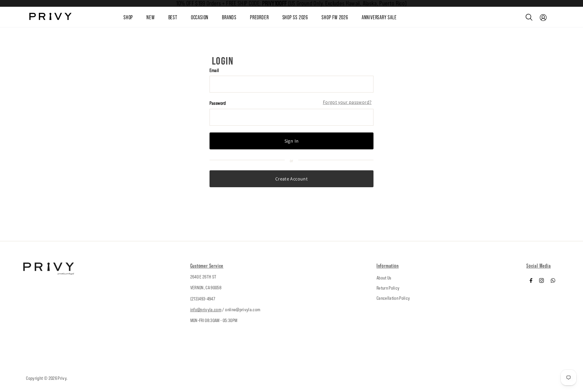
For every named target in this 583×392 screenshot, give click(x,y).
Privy (62, 378)
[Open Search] (529, 17)
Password (218, 103)
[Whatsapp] (553, 281)
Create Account (291, 179)
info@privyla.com (206, 309)
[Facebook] (531, 281)
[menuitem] (157, 17)
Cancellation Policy (393, 298)
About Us (384, 277)
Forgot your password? (347, 102)
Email (214, 70)
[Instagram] (541, 281)
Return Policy (388, 288)
